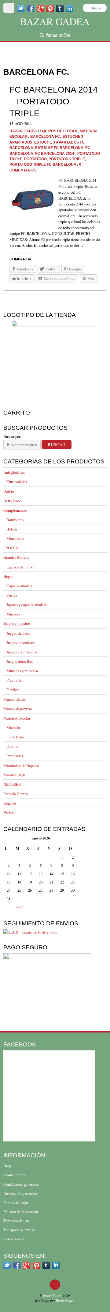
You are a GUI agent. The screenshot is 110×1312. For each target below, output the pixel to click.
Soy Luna (16, 737)
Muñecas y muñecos (22, 670)
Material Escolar (16, 718)
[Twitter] (20, 8)
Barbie (8, 491)
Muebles (13, 614)
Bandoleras (15, 519)
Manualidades (14, 699)
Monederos (15, 538)
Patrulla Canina (15, 793)
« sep (19, 907)
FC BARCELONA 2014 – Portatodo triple (53, 101)
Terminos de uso (16, 1220)
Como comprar (15, 1175)
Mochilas (13, 727)
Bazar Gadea (55, 21)
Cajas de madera (19, 585)
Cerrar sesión (13, 1239)
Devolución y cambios (20, 1193)
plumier (12, 746)
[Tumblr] (46, 1264)
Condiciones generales (21, 1184)
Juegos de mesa (18, 633)
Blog (7, 1165)
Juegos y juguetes (17, 623)
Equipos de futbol (59, 131)
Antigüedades (14, 472)
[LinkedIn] (56, 1264)
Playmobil (14, 680)
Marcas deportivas (17, 708)
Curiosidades (16, 481)
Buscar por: (12, 436)
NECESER (12, 784)
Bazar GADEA (23, 131)
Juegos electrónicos (21, 652)
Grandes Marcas (16, 557)
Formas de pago (15, 1202)
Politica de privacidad (20, 1211)
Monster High (14, 775)
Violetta (9, 812)
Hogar (8, 576)
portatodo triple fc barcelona (42, 164)
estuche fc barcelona (59, 148)
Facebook (19, 1044)
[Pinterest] (50, 8)
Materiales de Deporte (21, 765)
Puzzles (12, 689)
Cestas (11, 595)
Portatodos (14, 755)
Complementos (15, 510)
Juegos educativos (20, 642)
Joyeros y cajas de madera (26, 604)
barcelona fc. (45, 136)
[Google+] (40, 8)
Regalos (9, 803)
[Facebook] (30, 8)
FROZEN (10, 548)
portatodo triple (67, 159)
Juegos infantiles (19, 661)
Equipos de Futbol (20, 567)
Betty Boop (12, 500)
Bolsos (11, 529)
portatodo (35, 159)
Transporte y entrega (19, 1229)
